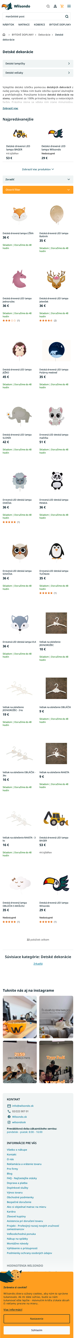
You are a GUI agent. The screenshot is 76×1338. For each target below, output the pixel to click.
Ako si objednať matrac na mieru (26, 1206)
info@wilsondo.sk (23, 1105)
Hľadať (67, 16)
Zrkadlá (38, 963)
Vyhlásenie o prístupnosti (22, 1248)
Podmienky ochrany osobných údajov (29, 1253)
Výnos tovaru (15, 1192)
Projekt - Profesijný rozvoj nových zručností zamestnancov (33, 1227)
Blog (9, 1173)
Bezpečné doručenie (19, 1202)
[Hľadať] (48, 6)
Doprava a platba (17, 1183)
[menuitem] (8, 24)
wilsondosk (19, 1122)
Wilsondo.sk (19, 1116)
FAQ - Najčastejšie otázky (22, 1178)
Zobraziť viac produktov (36, 169)
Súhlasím (36, 1330)
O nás (10, 1159)
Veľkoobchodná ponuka (21, 1234)
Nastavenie (36, 1318)
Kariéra (11, 1211)
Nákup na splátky (17, 1238)
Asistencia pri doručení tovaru (25, 1221)
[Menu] (68, 6)
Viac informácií (13, 1309)
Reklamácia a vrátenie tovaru (24, 1164)
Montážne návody (17, 1243)
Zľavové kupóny (16, 1216)
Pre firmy (12, 1168)
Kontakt (11, 1154)
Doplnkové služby (17, 1187)
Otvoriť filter (13, 189)
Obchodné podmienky (20, 1197)
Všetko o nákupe (17, 1149)
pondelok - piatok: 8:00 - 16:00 (32, 1130)
